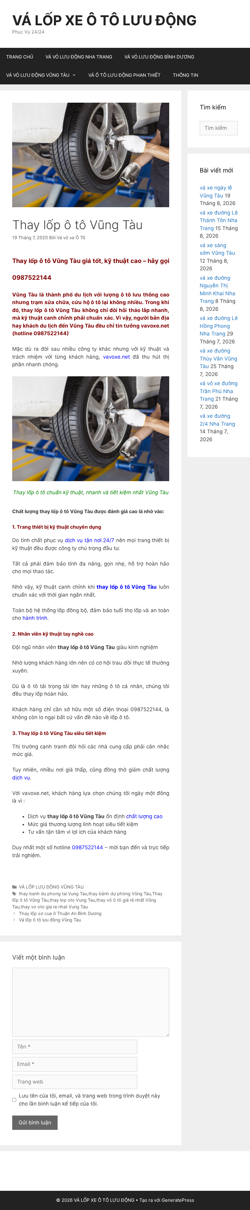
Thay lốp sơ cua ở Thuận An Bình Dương (60, 913)
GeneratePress (178, 1200)
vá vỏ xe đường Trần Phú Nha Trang (219, 391)
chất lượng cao (144, 816)
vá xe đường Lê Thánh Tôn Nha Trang (219, 220)
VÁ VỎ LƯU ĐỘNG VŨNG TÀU (38, 75)
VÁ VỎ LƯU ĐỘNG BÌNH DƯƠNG (159, 57)
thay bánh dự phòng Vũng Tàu (119, 893)
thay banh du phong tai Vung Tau (53, 893)
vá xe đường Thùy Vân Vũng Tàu (218, 358)
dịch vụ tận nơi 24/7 (89, 540)
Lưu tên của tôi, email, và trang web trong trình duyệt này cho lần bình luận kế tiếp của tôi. (89, 1100)
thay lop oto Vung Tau (72, 900)
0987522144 (88, 847)
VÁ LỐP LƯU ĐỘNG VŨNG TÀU (51, 886)
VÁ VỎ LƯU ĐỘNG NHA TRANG (78, 57)
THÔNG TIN (185, 75)
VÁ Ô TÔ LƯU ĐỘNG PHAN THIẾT (124, 75)
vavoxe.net (116, 357)
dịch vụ (21, 778)
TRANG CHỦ (19, 57)
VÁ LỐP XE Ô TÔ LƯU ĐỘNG (104, 20)
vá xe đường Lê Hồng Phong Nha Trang (219, 326)
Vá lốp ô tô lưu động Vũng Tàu (50, 919)
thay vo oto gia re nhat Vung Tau (54, 906)
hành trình (35, 618)
